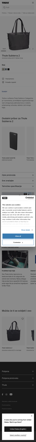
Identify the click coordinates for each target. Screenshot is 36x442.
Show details (25, 230)
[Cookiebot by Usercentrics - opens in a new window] (25, 198)
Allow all (18, 236)
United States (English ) (18, 429)
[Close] (32, 416)
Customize (17, 242)
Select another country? (18, 435)
